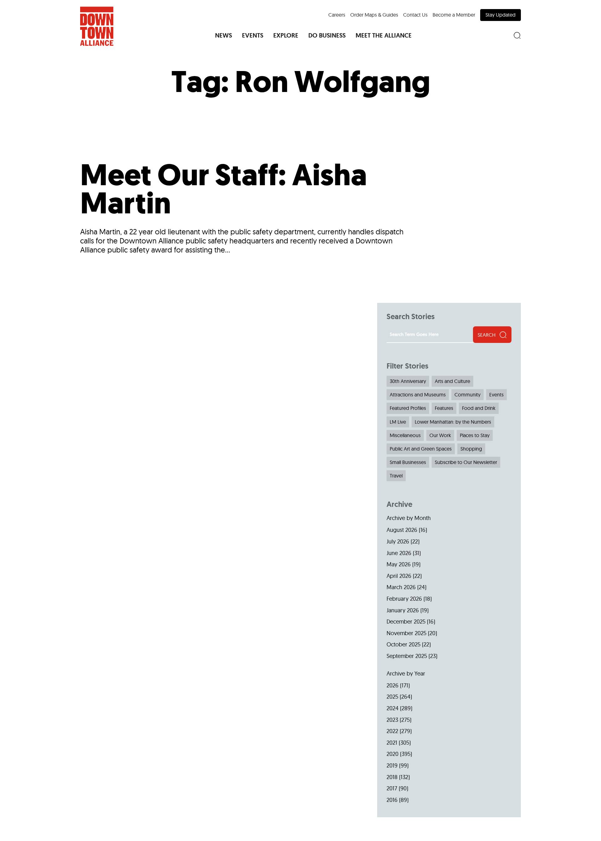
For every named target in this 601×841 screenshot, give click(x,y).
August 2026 (402, 529)
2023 (392, 719)
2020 (392, 753)
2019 (392, 765)
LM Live (398, 422)
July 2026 (398, 541)
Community (467, 394)
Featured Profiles (408, 408)
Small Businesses (408, 462)
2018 (392, 777)
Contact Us (415, 15)
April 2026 (399, 575)
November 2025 (406, 633)
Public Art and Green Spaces (421, 449)
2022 (392, 731)
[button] (223, 35)
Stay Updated (500, 15)
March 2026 (401, 587)
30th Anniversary (408, 381)
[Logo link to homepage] (96, 26)
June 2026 (399, 553)
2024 (392, 708)
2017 (392, 788)
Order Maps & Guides (374, 15)
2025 (392, 696)
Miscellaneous (405, 435)
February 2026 (404, 598)
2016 (392, 799)
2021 (392, 742)
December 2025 (406, 621)
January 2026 (403, 610)
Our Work (440, 435)
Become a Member (454, 15)
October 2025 (403, 644)
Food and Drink (479, 408)
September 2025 (407, 656)
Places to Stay (475, 435)
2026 (392, 685)
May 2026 (399, 564)
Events (496, 394)
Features (444, 408)
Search (487, 335)
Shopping (471, 449)
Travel (396, 475)
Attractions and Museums (418, 394)
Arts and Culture (452, 381)
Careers (336, 15)
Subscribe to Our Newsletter (466, 462)
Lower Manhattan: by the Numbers (453, 422)
